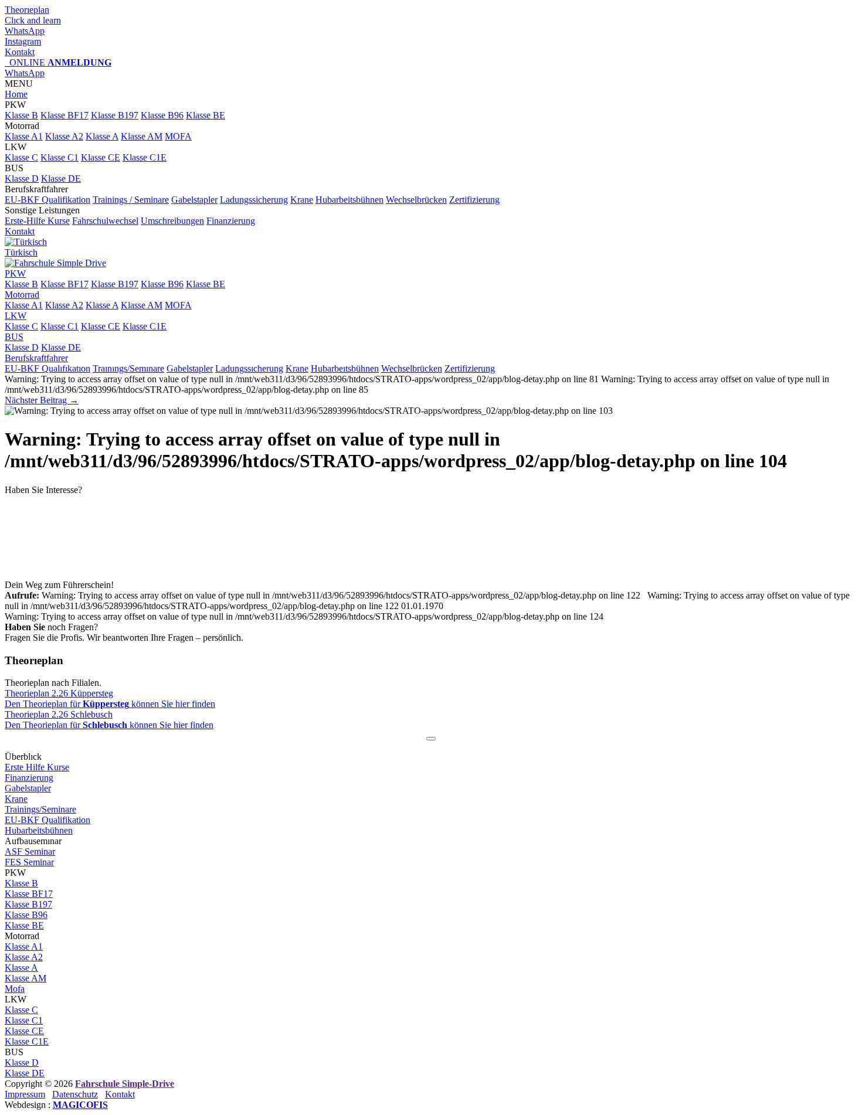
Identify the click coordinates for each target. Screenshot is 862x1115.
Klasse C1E (145, 157)
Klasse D (22, 178)
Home (16, 94)
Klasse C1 (59, 157)
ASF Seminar (30, 851)
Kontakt (20, 231)
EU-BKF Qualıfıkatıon (47, 368)
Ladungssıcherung (249, 368)
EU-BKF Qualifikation (47, 200)
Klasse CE (100, 157)
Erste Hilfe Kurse (37, 767)
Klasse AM (141, 136)
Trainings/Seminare (40, 809)
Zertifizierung (474, 200)
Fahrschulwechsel (105, 221)
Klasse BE (205, 115)
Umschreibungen (172, 221)
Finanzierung (230, 221)
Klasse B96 (162, 115)
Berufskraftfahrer (36, 358)
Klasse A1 (24, 136)
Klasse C (21, 157)
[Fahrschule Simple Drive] (55, 263)
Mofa (15, 989)
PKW (15, 273)
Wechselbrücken (416, 200)
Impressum (25, 1094)
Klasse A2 (64, 136)
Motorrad (22, 295)
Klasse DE (61, 178)
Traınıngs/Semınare (128, 368)
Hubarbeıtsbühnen (345, 368)
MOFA (178, 136)
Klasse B (21, 115)
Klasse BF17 (64, 115)
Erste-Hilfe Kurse (37, 221)
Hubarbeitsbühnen (349, 200)
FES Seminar (29, 862)
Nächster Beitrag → (42, 400)
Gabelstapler (194, 200)
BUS (14, 337)
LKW (15, 316)
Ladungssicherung (254, 200)
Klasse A (102, 136)
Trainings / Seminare (131, 200)
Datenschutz (75, 1094)
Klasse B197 (114, 115)
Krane (301, 200)
